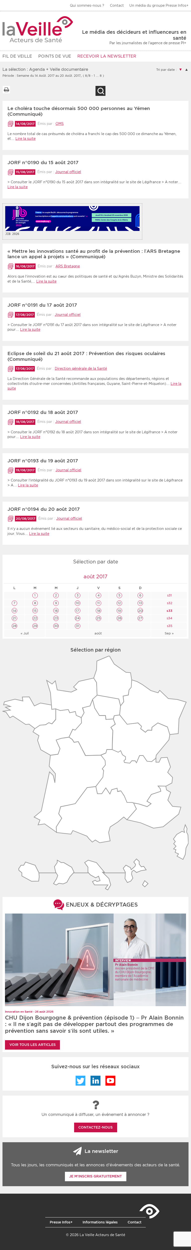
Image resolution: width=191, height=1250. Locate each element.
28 (14, 626)
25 (98, 618)
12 (119, 603)
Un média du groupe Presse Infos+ (159, 5)
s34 (169, 618)
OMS (59, 124)
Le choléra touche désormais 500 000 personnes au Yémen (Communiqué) (78, 111)
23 (56, 618)
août (98, 633)
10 (77, 603)
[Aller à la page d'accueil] (37, 29)
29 (35, 626)
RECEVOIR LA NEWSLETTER (106, 56)
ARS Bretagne (67, 266)
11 (98, 603)
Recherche (100, 91)
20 (140, 611)
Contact (117, 5)
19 (119, 611)
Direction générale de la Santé (81, 368)
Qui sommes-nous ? (87, 5)
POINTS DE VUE (54, 56)
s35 (169, 626)
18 (98, 611)
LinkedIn (95, 1081)
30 (56, 626)
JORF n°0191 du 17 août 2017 (42, 305)
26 (119, 618)
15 (35, 611)
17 (77, 611)
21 (14, 618)
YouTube (110, 1081)
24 (77, 618)
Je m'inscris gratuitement (95, 1176)
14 (14, 611)
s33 (169, 611)
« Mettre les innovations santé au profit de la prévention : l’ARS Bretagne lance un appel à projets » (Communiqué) (93, 254)
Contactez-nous (95, 1127)
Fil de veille (17, 56)
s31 (169, 595)
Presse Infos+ (61, 1222)
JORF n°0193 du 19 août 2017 (42, 461)
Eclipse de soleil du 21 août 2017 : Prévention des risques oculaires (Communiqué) (86, 356)
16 (56, 611)
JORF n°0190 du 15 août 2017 (43, 162)
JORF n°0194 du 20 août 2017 (43, 509)
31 (77, 626)
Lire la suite (25, 139)
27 (140, 618)
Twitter (81, 1081)
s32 (169, 603)
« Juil (25, 633)
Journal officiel (68, 172)
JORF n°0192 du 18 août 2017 (42, 412)
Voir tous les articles (32, 1045)
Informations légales (100, 1222)
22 (35, 618)
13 (140, 603)
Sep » (169, 633)
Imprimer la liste (6, 89)
